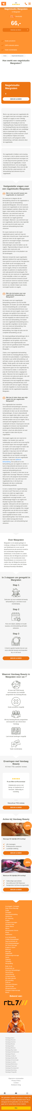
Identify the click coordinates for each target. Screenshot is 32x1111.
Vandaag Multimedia (11, 1058)
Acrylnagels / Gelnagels (12, 906)
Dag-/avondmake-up (11, 941)
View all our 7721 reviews (16, 803)
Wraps (7, 932)
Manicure (8, 949)
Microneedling (9, 980)
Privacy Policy (16, 1080)
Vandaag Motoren (10, 1048)
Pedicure (7, 982)
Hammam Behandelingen (12, 970)
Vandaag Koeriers (10, 1042)
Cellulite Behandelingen (12, 939)
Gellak (7, 910)
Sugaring (7, 959)
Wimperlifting (9, 963)
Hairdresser (8, 916)
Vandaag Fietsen (10, 1054)
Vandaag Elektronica (11, 1064)
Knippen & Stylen (10, 947)
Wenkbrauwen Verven (11, 930)
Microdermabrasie (10, 978)
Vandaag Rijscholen (11, 1050)
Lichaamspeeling (10, 976)
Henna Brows (9, 972)
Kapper (7, 920)
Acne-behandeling (10, 937)
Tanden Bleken (9, 926)
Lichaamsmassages (11, 922)
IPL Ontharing (9, 918)
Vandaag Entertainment (12, 1052)
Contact (16, 1082)
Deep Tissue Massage (11, 908)
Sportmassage (9, 986)
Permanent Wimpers (11, 984)
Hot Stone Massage (11, 945)
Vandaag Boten (9, 1046)
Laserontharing (9, 974)
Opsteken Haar (9, 924)
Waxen (7, 928)
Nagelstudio (8, 953)
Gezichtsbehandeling (11, 914)
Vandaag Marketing (11, 1070)
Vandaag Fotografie (11, 1072)
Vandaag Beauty (10, 1044)
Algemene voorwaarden (16, 1078)
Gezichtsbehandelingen (12, 943)
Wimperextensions (10, 988)
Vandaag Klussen (10, 1040)
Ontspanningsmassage (12, 955)
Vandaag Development (11, 1068)
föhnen (7, 992)
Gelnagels (8, 912)
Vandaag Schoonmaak (11, 1060)
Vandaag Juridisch (10, 1056)
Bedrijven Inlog (16, 1085)
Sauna (7, 957)
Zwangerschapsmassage (12, 990)
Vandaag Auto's (9, 1038)
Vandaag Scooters (10, 1062)
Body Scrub (8, 966)
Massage (8, 951)
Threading (8, 961)
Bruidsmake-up (9, 968)
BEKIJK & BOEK (16, 99)
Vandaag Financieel (11, 1066)
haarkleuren (8, 934)
